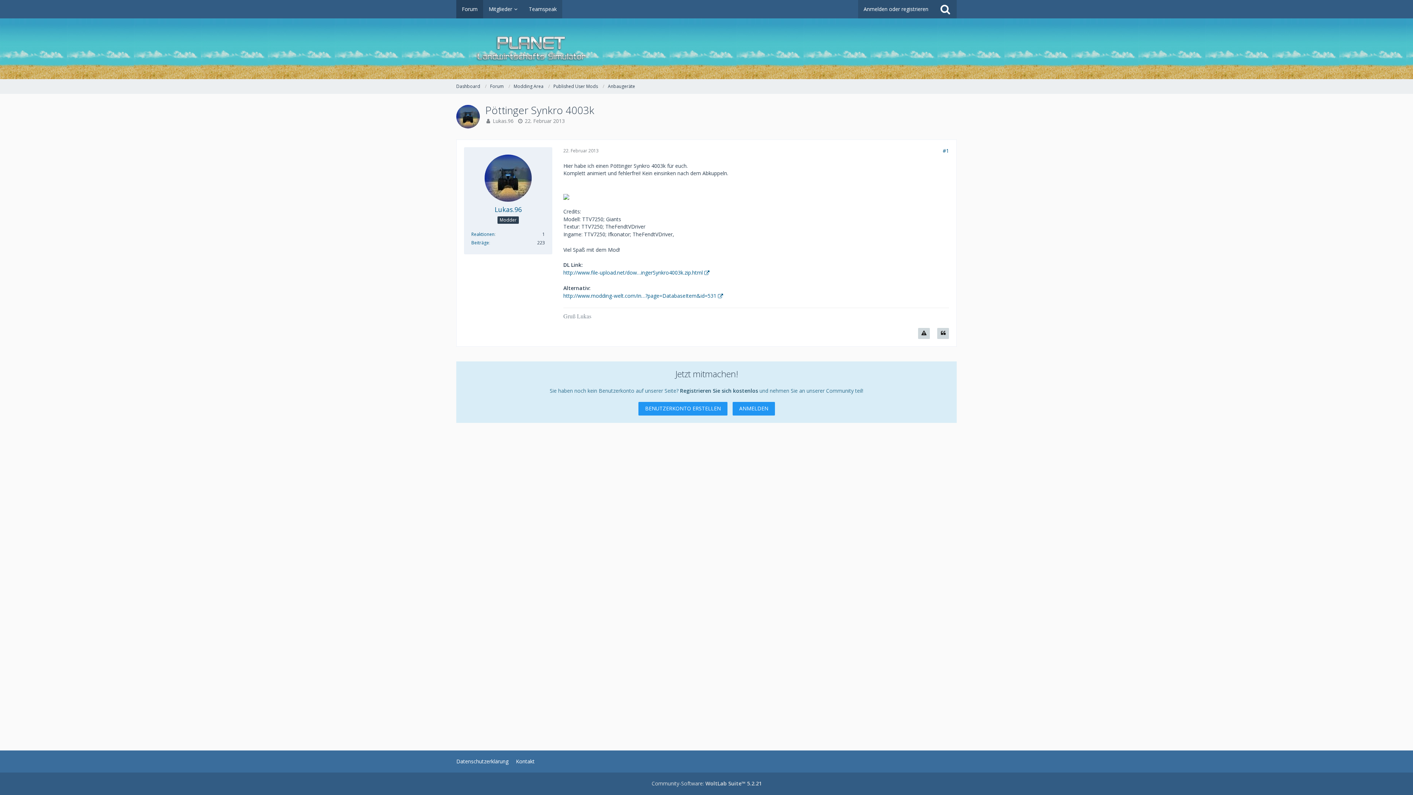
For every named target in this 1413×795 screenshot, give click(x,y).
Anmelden (753, 408)
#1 (946, 150)
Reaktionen (483, 234)
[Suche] (945, 9)
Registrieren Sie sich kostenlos (719, 390)
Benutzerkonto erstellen (683, 408)
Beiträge (480, 243)
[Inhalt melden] (924, 333)
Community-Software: (707, 783)
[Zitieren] (943, 333)
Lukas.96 (503, 120)
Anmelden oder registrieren (896, 9)
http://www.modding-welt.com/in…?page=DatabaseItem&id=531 (639, 295)
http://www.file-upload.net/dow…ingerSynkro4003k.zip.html (633, 272)
